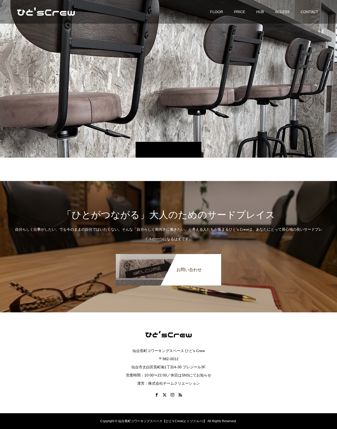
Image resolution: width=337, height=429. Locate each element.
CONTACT (309, 12)
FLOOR (216, 12)
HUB (260, 12)
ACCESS (282, 12)
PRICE (239, 12)
